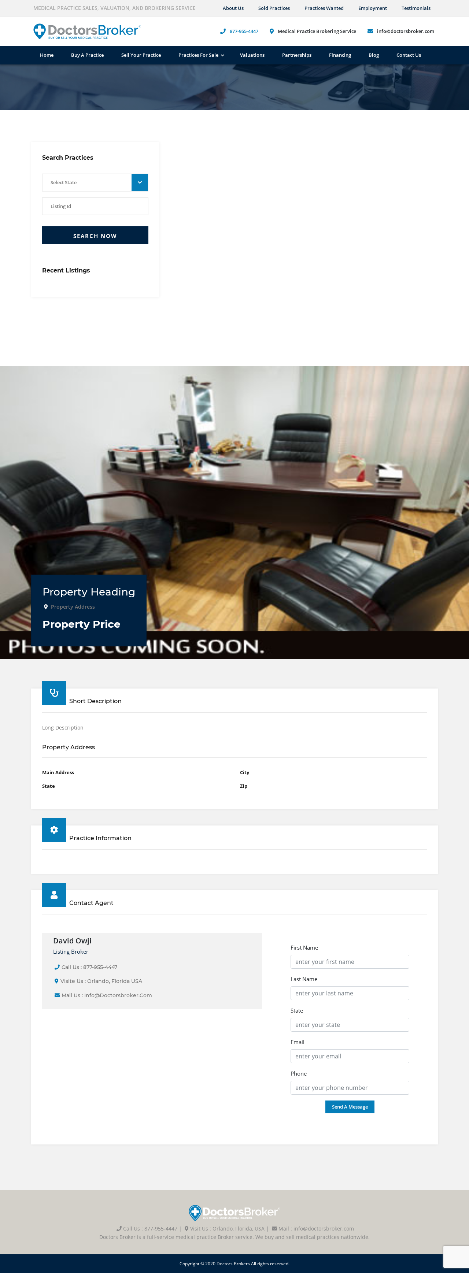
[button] (95, 183)
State (297, 1010)
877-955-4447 (244, 31)
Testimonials (416, 8)
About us (233, 8)
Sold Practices (274, 8)
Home (46, 55)
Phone (299, 1073)
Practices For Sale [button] (198, 55)
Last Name (304, 979)
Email (297, 1042)
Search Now (95, 236)
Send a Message (350, 1106)
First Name (304, 947)
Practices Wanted (324, 8)
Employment (372, 8)
